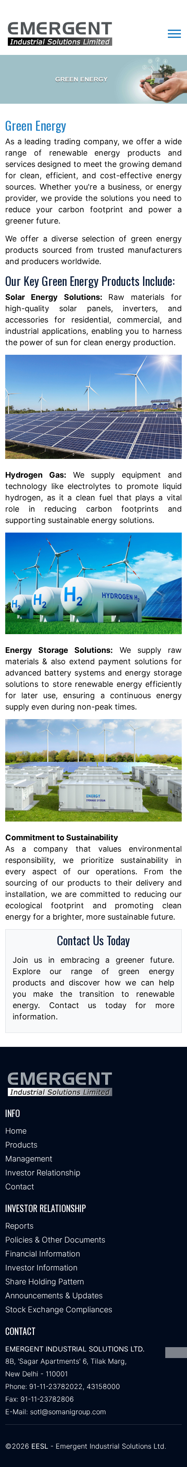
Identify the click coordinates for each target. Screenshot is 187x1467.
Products (21, 1144)
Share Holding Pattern (44, 1281)
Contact (19, 1186)
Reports (19, 1225)
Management (28, 1158)
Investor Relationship (42, 1172)
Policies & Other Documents (55, 1239)
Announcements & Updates (54, 1295)
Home (16, 1130)
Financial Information (42, 1253)
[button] (174, 32)
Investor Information (41, 1267)
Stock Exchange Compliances (58, 1309)
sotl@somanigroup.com (68, 1411)
